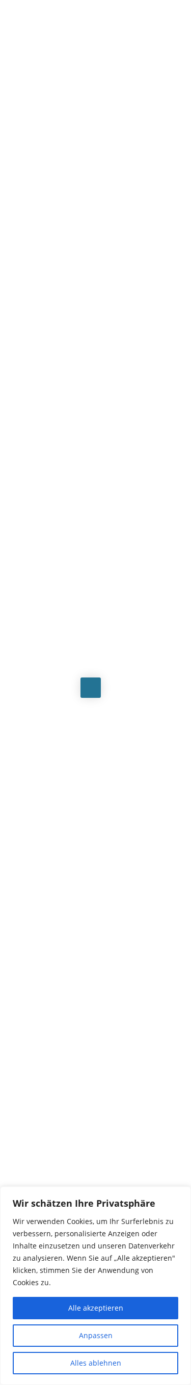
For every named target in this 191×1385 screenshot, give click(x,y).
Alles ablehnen (95, 1363)
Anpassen (96, 1335)
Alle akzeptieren (95, 1308)
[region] (95, 1285)
